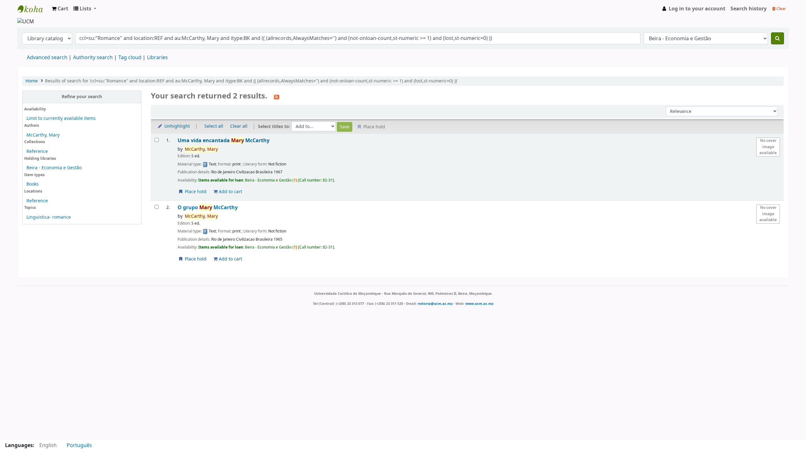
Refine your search (82, 96)
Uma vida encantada (224, 140)
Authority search (93, 57)
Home (32, 81)
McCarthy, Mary (43, 135)
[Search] (777, 38)
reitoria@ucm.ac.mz (434, 303)
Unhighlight (176, 126)
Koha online (33, 9)
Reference (37, 151)
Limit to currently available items (61, 118)
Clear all (238, 126)
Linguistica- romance (48, 217)
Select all (213, 126)
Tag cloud (129, 57)
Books (32, 184)
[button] (60, 9)
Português (79, 445)
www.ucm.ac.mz (479, 303)
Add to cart (230, 191)
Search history (748, 9)
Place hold (195, 191)
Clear (780, 9)
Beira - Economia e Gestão (54, 168)
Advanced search (47, 57)
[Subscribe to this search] (276, 97)
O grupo (208, 207)
